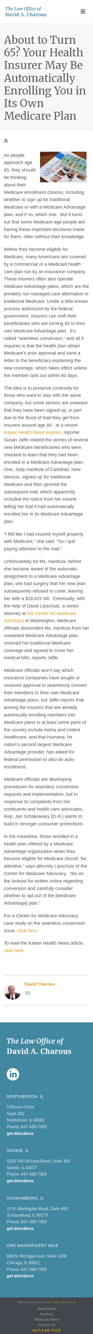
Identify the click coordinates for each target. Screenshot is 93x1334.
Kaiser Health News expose (32, 432)
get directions (20, 1133)
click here (27, 930)
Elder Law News (46, 1319)
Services (46, 1314)
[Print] (8, 140)
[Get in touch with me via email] (28, 993)
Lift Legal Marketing (61, 1302)
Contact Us (46, 1325)
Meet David (46, 1309)
